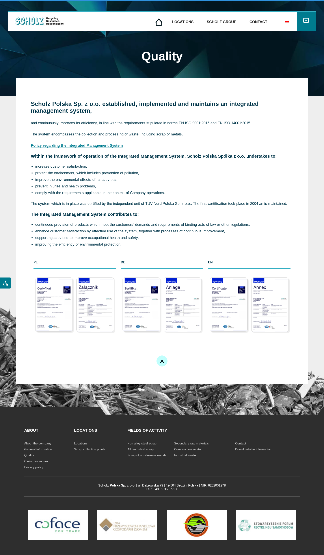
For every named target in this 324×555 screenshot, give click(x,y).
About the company (37, 443)
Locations (183, 22)
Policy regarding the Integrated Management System (77, 145)
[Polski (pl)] (287, 21)
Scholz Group (221, 22)
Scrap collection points (89, 449)
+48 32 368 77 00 (165, 489)
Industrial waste (185, 455)
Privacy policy (33, 467)
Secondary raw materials (191, 443)
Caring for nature (36, 461)
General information (38, 449)
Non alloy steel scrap (141, 443)
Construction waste (187, 449)
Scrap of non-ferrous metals (146, 455)
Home (159, 22)
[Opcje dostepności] (5, 283)
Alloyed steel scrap (140, 449)
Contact (258, 22)
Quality (29, 455)
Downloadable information (253, 449)
